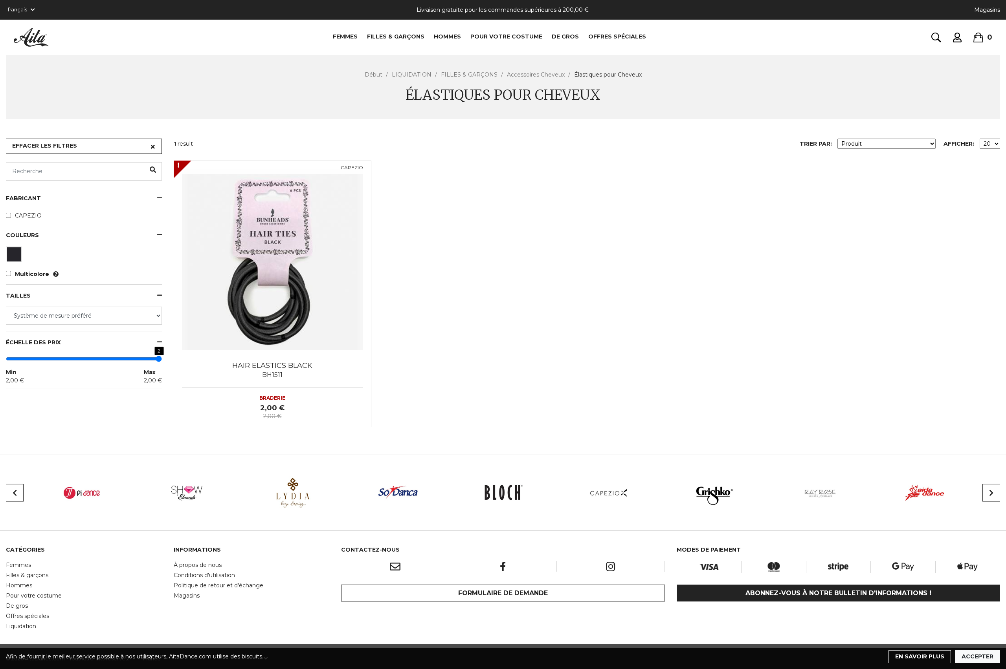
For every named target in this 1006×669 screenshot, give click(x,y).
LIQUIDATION (411, 74)
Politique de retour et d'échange (218, 585)
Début (373, 74)
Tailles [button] (18, 295)
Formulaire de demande (503, 593)
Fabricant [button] (23, 198)
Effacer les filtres (44, 145)
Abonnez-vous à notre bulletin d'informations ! (838, 593)
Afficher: (959, 143)
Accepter (977, 656)
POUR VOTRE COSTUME (506, 36)
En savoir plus (919, 656)
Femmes (18, 564)
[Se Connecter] (957, 37)
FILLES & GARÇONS (395, 36)
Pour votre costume (34, 595)
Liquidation (21, 626)
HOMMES (447, 36)
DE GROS (565, 36)
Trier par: (816, 143)
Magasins (987, 9)
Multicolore (32, 274)
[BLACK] (15, 256)
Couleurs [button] (22, 235)
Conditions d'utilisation (204, 575)
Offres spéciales (617, 36)
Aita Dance (31, 37)
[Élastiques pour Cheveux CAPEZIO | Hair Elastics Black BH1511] (272, 258)
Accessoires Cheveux (536, 74)
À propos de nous (198, 564)
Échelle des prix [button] (33, 342)
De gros (17, 605)
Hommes (19, 585)
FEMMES (345, 36)
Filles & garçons (27, 575)
